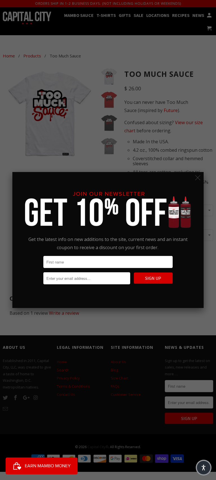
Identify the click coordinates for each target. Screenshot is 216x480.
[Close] (198, 178)
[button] (204, 467)
